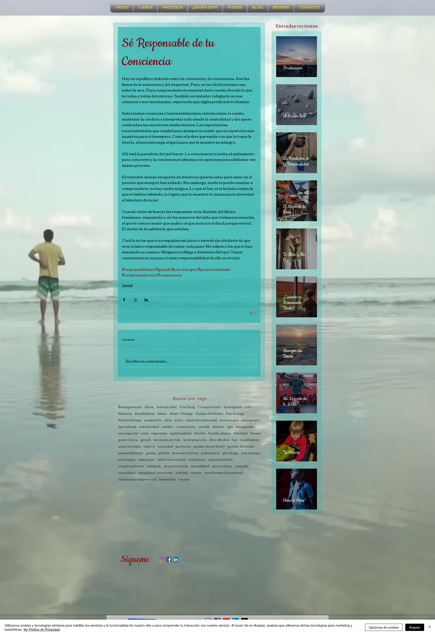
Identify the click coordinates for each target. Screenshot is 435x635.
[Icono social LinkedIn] (175, 559)
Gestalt (127, 285)
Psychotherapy (130, 420)
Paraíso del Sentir (209, 413)
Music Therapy (181, 413)
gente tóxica (128, 440)
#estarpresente (130, 407)
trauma (184, 479)
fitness (255, 433)
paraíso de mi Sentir (209, 446)
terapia (196, 473)
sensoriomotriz (176, 466)
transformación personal (223, 473)
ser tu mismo (222, 466)
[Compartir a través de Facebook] (124, 300)
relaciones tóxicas (171, 459)
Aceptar (414, 627)
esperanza (159, 433)
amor (179, 420)
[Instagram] (162, 559)
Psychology (235, 413)
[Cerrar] (429, 627)
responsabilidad (220, 459)
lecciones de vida (167, 440)
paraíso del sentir (241, 446)
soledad (182, 473)
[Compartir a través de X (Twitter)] (135, 300)
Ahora (149, 407)
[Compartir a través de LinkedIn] (146, 300)
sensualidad (200, 466)
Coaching (187, 407)
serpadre (242, 466)
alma (168, 420)
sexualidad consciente (155, 473)
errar (145, 433)
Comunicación (209, 407)
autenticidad (149, 427)
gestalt (145, 440)
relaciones (146, 459)
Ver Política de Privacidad (41, 629)
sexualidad (126, 473)
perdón (163, 453)
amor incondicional (201, 420)
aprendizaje (127, 427)
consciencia (185, 427)
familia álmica (219, 433)
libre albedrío (219, 440)
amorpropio (251, 420)
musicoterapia (129, 446)
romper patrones (131, 466)
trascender (167, 479)
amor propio (229, 420)
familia (199, 433)
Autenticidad (167, 407)
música (149, 446)
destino (218, 427)
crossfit (204, 427)
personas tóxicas (185, 453)
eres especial (128, 433)
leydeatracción (195, 440)
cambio (168, 427)
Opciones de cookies (384, 627)
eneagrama (244, 427)
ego (230, 427)
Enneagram (233, 407)
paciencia (183, 446)
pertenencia (210, 453)
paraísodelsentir (130, 453)
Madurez (125, 413)
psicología (230, 453)
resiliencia (196, 459)
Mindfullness (145, 413)
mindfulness (249, 440)
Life (248, 407)
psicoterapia (251, 453)
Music (162, 413)
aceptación (153, 420)
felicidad (241, 433)
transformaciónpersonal (137, 479)
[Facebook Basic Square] (169, 559)
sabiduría (154, 466)
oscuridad (165, 446)
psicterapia (126, 459)
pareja (151, 453)
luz (234, 440)
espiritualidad (180, 433)
